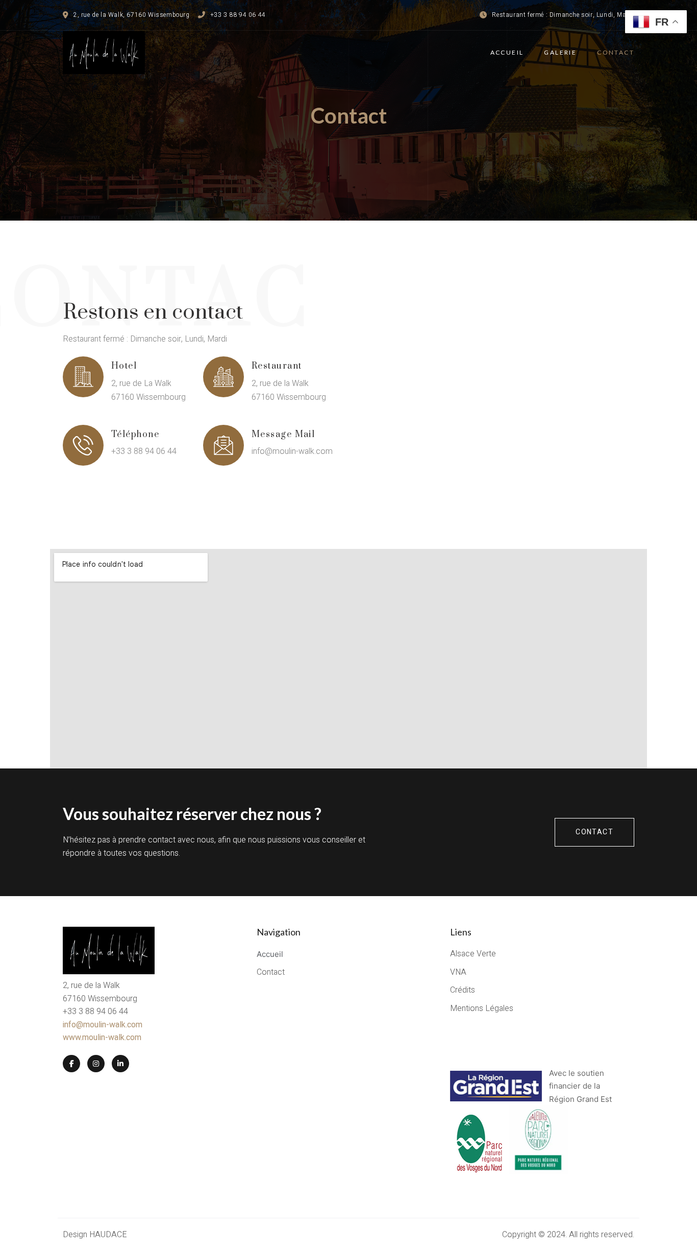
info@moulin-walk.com (102, 1025)
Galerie (560, 52)
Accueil (507, 52)
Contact (615, 52)
